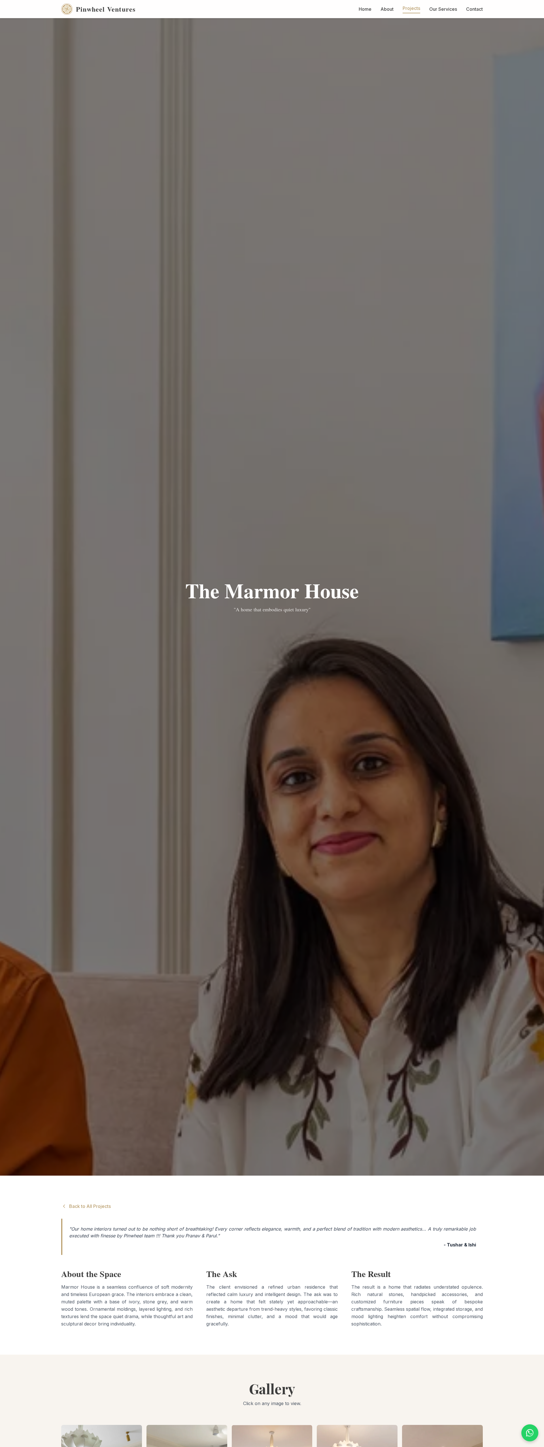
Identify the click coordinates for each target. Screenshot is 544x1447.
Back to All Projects (90, 1206)
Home (365, 9)
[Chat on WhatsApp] (529, 1432)
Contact (474, 9)
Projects (411, 8)
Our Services (443, 9)
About (387, 9)
